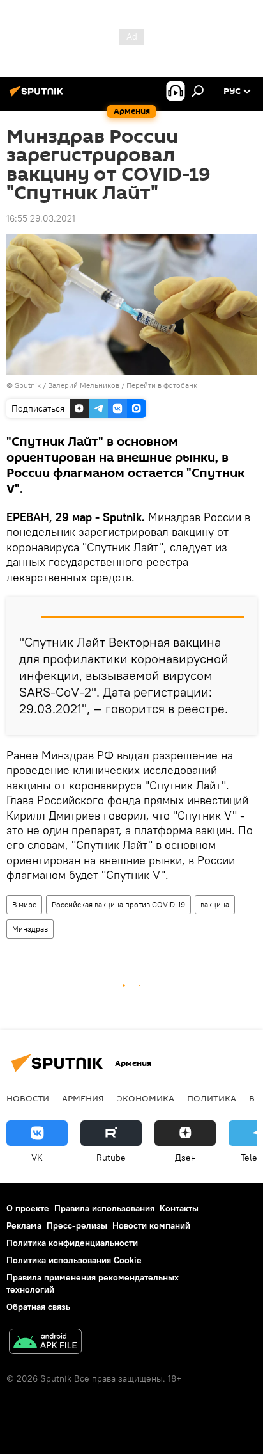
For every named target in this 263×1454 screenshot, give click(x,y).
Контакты (179, 1208)
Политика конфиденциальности (72, 1242)
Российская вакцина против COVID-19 (118, 904)
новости (27, 1098)
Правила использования (104, 1208)
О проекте (27, 1208)
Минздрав (30, 928)
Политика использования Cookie (74, 1260)
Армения (83, 1098)
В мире (24, 904)
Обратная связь (38, 1307)
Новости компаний (151, 1225)
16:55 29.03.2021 (40, 218)
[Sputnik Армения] (38, 96)
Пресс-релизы (77, 1225)
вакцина (214, 904)
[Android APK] (45, 1343)
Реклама (23, 1225)
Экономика (145, 1098)
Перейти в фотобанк (161, 385)
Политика (211, 1098)
